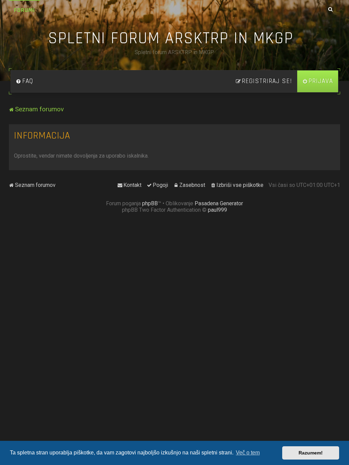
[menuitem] (24, 81)
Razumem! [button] (311, 452)
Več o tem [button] (248, 452)
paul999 (217, 210)
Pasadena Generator (219, 203)
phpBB (150, 203)
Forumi (24, 10)
